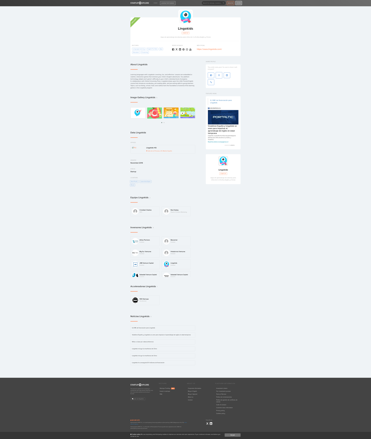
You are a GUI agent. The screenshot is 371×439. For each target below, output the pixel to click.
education (136, 52)
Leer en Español (139, 399)
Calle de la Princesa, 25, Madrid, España (159, 151)
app (161, 49)
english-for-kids (152, 49)
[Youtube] (190, 49)
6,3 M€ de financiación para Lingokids (143, 328)
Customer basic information (224, 407)
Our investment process (223, 391)
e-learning (145, 52)
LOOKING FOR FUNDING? (167, 3)
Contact (190, 400)
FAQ (161, 394)
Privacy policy (220, 410)
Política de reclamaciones (224, 397)
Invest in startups (165, 391)
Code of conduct (221, 404)
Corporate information (194, 388)
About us (190, 397)
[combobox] (214, 3)
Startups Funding (167, 388)
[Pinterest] (183, 49)
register (230, 3)
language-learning (139, 49)
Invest (155, 3)
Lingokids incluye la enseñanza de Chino (144, 348)
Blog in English (192, 391)
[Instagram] (187, 49)
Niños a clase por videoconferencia (143, 341)
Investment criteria (221, 388)
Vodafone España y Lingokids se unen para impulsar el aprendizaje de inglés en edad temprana (161, 335)
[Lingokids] (138, 113)
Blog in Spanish (192, 394)
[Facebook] (173, 49)
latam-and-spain (145, 181)
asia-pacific (134, 181)
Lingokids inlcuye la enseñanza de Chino (144, 355)
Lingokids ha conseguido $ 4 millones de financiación (148, 362)
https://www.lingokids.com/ (209, 49)
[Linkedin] (180, 49)
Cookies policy (220, 413)
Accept (233, 435)
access (239, 3)
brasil (132, 185)
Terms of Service (221, 394)
